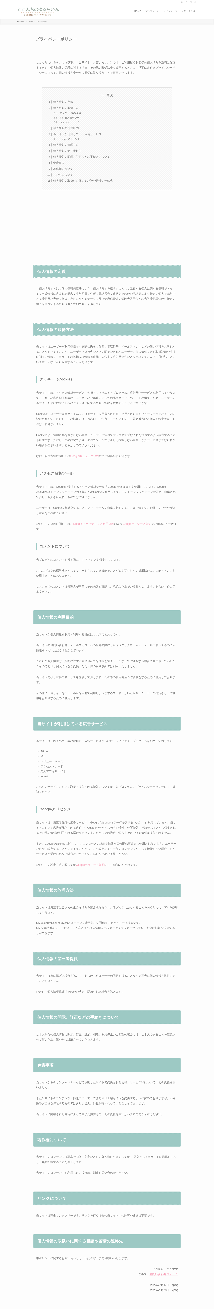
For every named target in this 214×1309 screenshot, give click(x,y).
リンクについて (63, 174)
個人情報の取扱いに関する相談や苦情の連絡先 (83, 180)
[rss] (191, 2)
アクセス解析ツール (71, 117)
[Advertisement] (107, 225)
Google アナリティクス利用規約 (93, 523)
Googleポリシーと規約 (84, 456)
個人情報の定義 (63, 102)
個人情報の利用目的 (66, 128)
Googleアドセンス (70, 139)
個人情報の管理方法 (66, 145)
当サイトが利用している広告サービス (77, 134)
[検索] (195, 2)
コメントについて (70, 122)
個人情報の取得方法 (66, 108)
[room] (186, 2)
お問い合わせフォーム (163, 1274)
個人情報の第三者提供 (67, 151)
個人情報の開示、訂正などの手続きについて (81, 156)
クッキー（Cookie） (71, 112)
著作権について (63, 169)
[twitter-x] (182, 2)
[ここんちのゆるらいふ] (38, 11)
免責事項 (59, 162)
